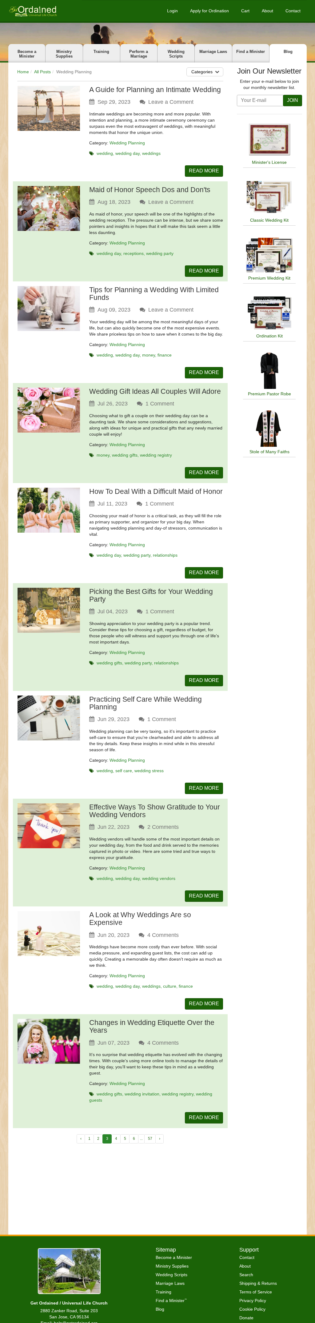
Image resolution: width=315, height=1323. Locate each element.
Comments (163, 827)
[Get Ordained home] (32, 11)
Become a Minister (27, 53)
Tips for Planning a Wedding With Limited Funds (154, 293)
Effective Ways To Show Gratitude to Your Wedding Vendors (154, 811)
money (148, 355)
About (267, 10)
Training (101, 51)
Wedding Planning (127, 142)
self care (123, 770)
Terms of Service (255, 1291)
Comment (160, 404)
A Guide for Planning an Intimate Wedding (155, 90)
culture (169, 986)
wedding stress (149, 770)
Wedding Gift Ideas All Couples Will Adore (155, 391)
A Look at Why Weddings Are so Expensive (140, 918)
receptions (133, 253)
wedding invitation (142, 1093)
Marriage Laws (213, 51)
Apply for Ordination (209, 10)
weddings (151, 153)
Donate (246, 1317)
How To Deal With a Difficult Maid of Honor (156, 491)
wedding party (159, 253)
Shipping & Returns (258, 1283)
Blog (288, 51)
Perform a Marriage (138, 53)
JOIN (292, 100)
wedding (105, 153)
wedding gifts (125, 455)
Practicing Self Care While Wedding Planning (145, 703)
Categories (202, 71)
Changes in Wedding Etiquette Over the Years (151, 1026)
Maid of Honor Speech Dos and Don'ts (149, 190)
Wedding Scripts (176, 53)
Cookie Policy (252, 1309)
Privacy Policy (252, 1300)
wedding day (127, 153)
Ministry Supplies (64, 53)
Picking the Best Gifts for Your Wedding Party (151, 595)
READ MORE (204, 170)
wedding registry (156, 455)
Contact (293, 10)
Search (246, 1274)
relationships (165, 555)
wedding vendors (158, 878)
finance (165, 355)
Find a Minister (250, 51)
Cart (245, 10)
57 (150, 1138)
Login (172, 10)
